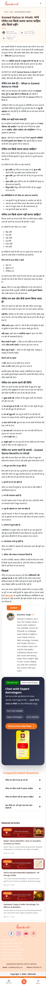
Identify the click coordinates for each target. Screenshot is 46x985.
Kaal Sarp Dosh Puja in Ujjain (12, 943)
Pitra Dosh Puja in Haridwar (11, 952)
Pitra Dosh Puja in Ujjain (10, 946)
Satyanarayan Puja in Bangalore (13, 959)
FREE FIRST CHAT (12, 683)
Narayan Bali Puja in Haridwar (12, 955)
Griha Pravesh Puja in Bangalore (13, 949)
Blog (11, 12)
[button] (41, 3)
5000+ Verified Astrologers (30, 683)
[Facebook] (11, 933)
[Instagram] (18, 933)
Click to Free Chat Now (21, 726)
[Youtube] (26, 933)
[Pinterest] (33, 933)
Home (6, 12)
